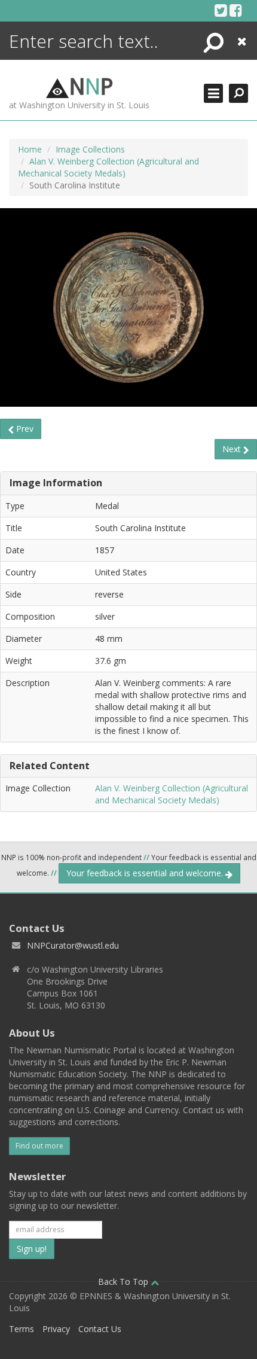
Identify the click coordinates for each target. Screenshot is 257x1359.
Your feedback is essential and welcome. (145, 873)
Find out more (39, 1146)
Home (30, 149)
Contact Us (99, 1328)
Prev (23, 428)
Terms (21, 1328)
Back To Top (124, 1281)
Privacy (56, 1328)
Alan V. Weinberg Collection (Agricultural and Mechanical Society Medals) (108, 167)
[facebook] (236, 10)
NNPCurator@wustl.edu (73, 945)
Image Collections (90, 149)
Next (232, 449)
